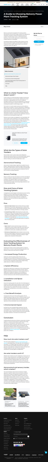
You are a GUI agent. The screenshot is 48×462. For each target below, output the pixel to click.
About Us (16, 457)
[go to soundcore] (17, 455)
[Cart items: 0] (43, 4)
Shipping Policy (6, 440)
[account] (41, 4)
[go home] (7, 4)
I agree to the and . (39, 44)
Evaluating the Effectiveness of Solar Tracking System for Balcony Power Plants (15, 81)
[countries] (47, 4)
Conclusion (7, 83)
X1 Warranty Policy (7, 436)
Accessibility (6, 443)
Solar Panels (6, 423)
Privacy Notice (31, 457)
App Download (6, 445)
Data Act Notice (25, 458)
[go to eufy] (23, 455)
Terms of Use (17, 425)
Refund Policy (26, 457)
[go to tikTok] (22, 442)
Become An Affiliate (27, 425)
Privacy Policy (27, 438)
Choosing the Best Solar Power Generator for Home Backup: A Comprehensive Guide (23, 405)
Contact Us (17, 423)
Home (5, 11)
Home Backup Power (7, 425)
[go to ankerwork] (34, 455)
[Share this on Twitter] (13, 19)
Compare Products (7, 430)
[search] (39, 4)
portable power (17, 11)
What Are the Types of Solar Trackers (11, 76)
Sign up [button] (39, 41)
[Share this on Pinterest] (16, 19)
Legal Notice (6, 447)
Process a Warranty (7, 438)
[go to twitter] (16, 442)
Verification (5, 433)
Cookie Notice (20, 458)
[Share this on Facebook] (14, 19)
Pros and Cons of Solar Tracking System (12, 78)
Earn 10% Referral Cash (27, 423)
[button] (41, 4)
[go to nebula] (28, 455)
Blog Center (10, 11)
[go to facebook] (14, 442)
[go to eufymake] (40, 455)
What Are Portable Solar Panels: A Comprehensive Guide (10, 405)
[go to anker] (11, 455)
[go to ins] (20, 442)
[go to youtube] (18, 442)
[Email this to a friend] (17, 19)
